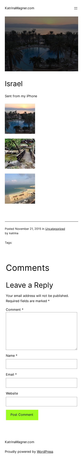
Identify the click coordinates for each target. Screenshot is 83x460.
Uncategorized (55, 228)
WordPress (45, 452)
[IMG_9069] (20, 202)
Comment (14, 310)
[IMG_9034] (20, 133)
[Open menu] (75, 8)
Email (11, 374)
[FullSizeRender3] (20, 168)
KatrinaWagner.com (19, 8)
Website (12, 393)
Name (11, 356)
